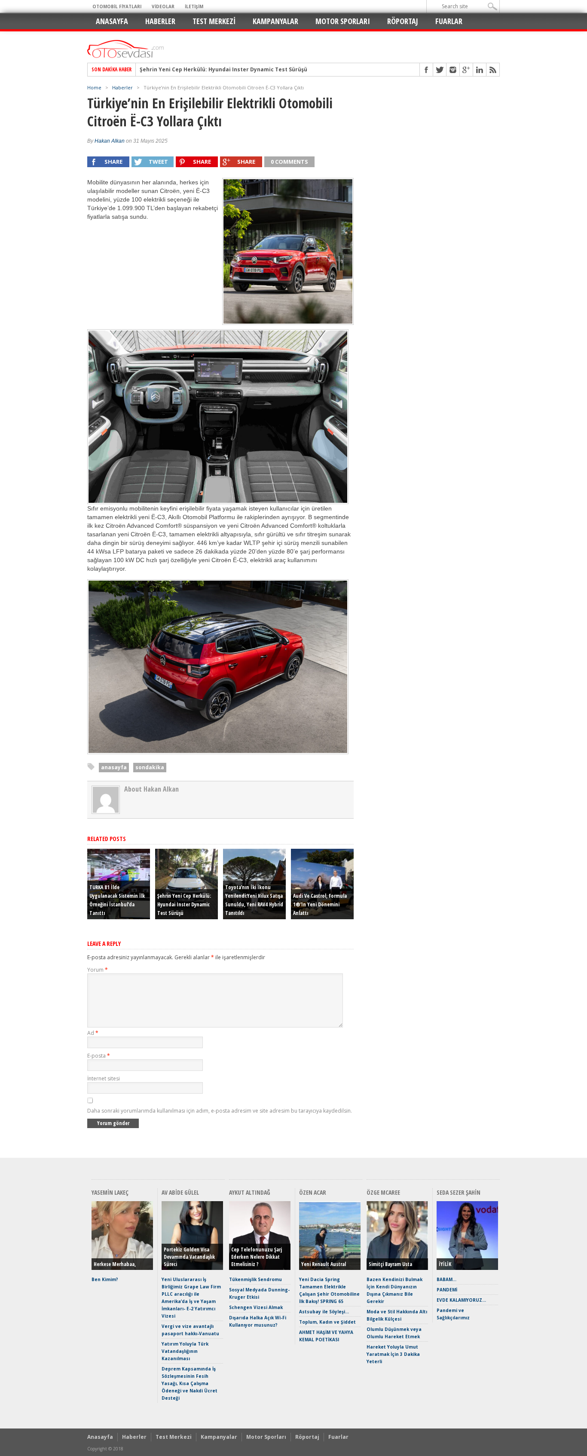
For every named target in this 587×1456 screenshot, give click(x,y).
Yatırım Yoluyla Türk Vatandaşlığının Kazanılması (185, 1351)
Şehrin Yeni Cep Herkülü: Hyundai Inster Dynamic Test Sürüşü (223, 69)
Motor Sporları (342, 21)
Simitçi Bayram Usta (390, 1264)
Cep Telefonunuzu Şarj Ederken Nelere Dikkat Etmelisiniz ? (256, 1257)
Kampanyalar (275, 21)
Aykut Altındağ (249, 1192)
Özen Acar (312, 1192)
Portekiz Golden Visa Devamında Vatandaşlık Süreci (189, 1257)
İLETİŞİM (194, 6)
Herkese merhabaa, (115, 1264)
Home (94, 87)
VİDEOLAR (163, 6)
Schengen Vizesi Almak (256, 1307)
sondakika (149, 767)
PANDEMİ (447, 1290)
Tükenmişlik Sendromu (255, 1279)
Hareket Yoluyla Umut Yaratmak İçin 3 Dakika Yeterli (393, 1354)
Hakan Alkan (110, 141)
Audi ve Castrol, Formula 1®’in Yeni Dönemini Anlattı (320, 904)
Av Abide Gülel (180, 1192)
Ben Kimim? (105, 1279)
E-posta (98, 1055)
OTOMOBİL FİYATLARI (116, 6)
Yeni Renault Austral (323, 1264)
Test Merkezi (214, 21)
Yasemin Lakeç (110, 1192)
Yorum (97, 969)
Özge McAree (383, 1192)
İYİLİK (445, 1264)
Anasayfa (112, 21)
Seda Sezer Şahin (458, 1192)
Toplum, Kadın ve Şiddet (327, 1322)
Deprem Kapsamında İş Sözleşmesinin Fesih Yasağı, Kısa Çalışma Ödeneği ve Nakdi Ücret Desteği (189, 1383)
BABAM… (446, 1279)
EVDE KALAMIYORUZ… (461, 1300)
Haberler (160, 21)
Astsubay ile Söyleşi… (324, 1312)
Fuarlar (448, 21)
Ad (92, 1033)
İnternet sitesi (103, 1078)
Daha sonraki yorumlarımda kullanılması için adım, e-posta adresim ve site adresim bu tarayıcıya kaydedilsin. (219, 1110)
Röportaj (402, 21)
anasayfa (114, 767)
